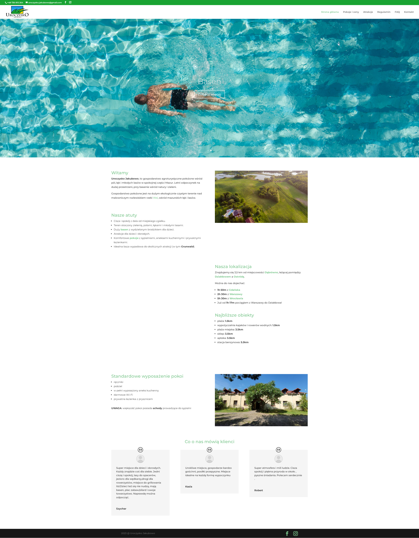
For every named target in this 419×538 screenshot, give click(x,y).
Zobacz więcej (209, 94)
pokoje (134, 238)
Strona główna (330, 12)
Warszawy (235, 294)
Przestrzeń (209, 81)
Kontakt (409, 12)
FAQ (397, 12)
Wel (155, 197)
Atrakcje (368, 12)
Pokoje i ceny (351, 12)
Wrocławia (236, 298)
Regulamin (384, 12)
